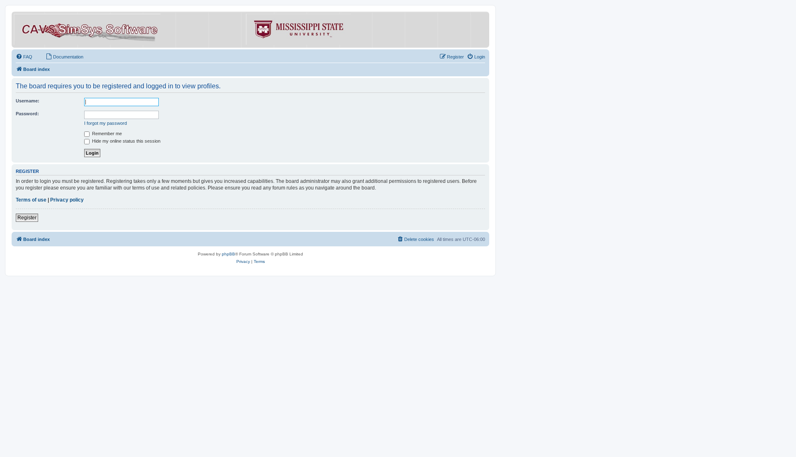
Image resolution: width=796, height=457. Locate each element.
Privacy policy (67, 200)
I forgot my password (105, 123)
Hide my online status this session (125, 141)
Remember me (106, 133)
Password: (27, 113)
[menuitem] (24, 57)
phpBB (228, 254)
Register (26, 218)
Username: (27, 100)
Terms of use (31, 200)
